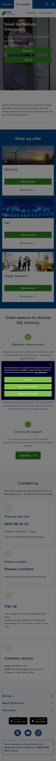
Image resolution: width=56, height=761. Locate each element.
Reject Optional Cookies (27, 386)
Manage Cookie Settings (28, 393)
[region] (28, 380)
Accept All (28, 379)
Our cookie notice (40, 372)
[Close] (51, 364)
